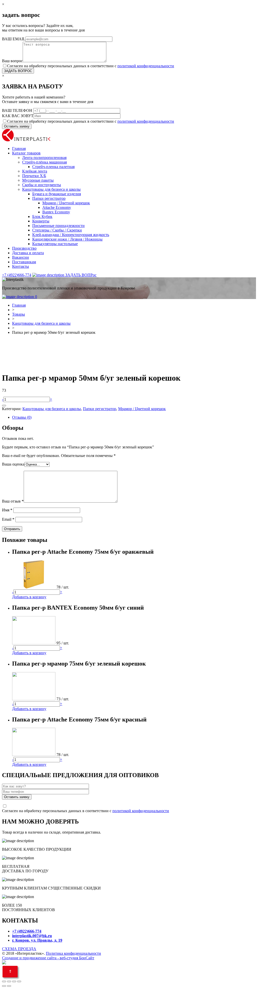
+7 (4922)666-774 (16, 275)
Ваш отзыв (13, 501)
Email (8, 519)
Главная (19, 148)
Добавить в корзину (29, 597)
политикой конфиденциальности (145, 66)
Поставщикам (24, 262)
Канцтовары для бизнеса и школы (51, 189)
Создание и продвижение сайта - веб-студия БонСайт (48, 958)
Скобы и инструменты (41, 185)
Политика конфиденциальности (73, 953)
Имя (7, 510)
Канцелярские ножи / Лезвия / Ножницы (67, 239)
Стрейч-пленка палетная (53, 166)
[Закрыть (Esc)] (4, 981)
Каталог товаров (26, 153)
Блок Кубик (42, 216)
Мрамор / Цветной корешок (66, 203)
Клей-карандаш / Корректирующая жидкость (70, 235)
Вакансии (20, 257)
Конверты (40, 221)
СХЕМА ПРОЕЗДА (19, 949)
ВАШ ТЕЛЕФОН (17, 110)
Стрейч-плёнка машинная (44, 162)
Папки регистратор (49, 198)
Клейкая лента (34, 171)
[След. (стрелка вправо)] (9, 986)
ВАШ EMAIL (13, 39)
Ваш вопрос (12, 61)
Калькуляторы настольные (55, 244)
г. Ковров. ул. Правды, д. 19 (37, 940)
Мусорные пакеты (38, 180)
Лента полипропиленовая (44, 157)
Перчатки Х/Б (34, 176)
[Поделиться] (9, 981)
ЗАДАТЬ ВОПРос (80, 275)
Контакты (20, 266)
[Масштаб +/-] (19, 981)
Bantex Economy (56, 212)
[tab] (134, 417)
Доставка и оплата (28, 253)
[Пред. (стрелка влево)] (4, 986)
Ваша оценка (13, 464)
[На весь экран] (14, 981)
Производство (24, 248)
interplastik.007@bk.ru (32, 936)
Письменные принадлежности (58, 225)
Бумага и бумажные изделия (56, 194)
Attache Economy (56, 207)
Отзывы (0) (21, 417)
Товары (18, 314)
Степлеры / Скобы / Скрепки (57, 230)
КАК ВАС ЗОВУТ (18, 116)
